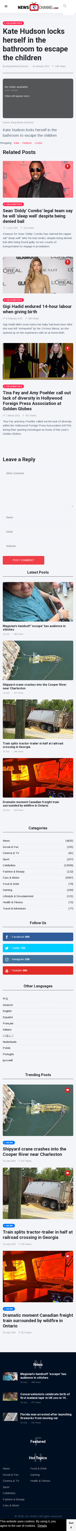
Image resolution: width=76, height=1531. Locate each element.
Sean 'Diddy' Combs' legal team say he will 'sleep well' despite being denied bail (38, 216)
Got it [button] (71, 1525)
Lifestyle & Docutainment (18, 896)
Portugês (8, 1054)
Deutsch (8, 1004)
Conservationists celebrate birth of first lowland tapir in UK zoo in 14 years (45, 1397)
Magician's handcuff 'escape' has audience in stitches (43, 1375)
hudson (27, 142)
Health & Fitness (13, 902)
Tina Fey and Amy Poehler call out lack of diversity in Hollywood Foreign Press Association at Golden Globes (37, 400)
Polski (6, 1047)
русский (8, 1060)
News (6, 840)
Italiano (7, 1029)
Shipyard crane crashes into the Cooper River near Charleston (34, 1151)
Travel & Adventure (14, 908)
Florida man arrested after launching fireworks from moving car (46, 1416)
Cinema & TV (11, 853)
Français (8, 1023)
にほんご (8, 1035)
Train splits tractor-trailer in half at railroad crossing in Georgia (38, 1235)
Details (42, 1525)
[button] (37, 1526)
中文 (5, 998)
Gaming (7, 889)
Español (8, 1017)
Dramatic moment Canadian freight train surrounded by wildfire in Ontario (31, 803)
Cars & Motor (11, 877)
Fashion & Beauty (14, 871)
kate (16, 142)
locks (38, 142)
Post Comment (23, 560)
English (7, 1011)
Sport (6, 859)
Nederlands (10, 1041)
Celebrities (9, 865)
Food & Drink (11, 883)
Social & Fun (10, 846)
